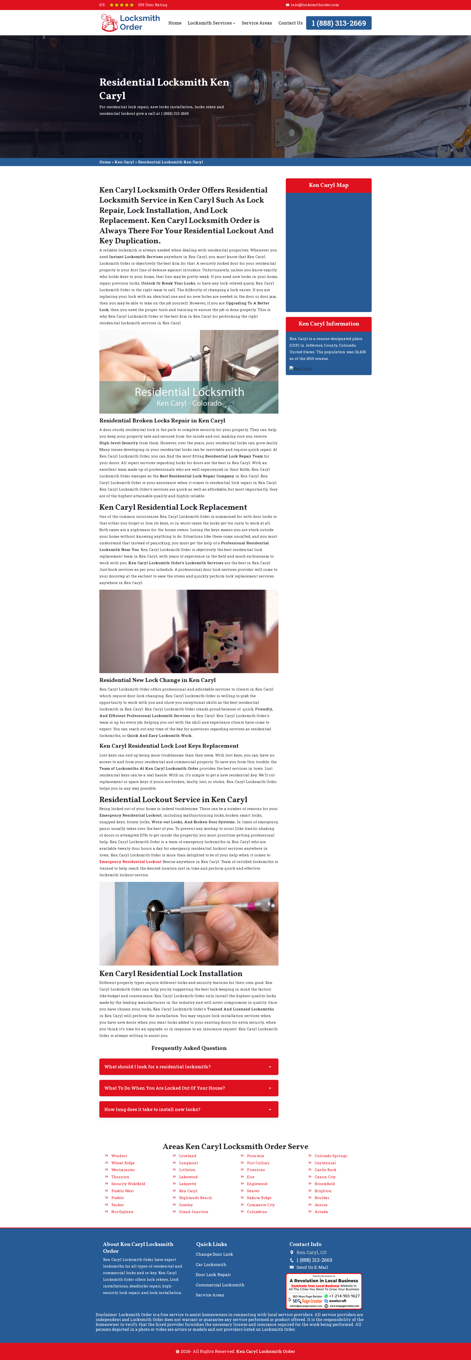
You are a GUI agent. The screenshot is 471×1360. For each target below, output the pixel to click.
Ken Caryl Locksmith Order (265, 1351)
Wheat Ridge (123, 1162)
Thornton (120, 1176)
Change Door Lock (214, 1254)
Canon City (325, 1176)
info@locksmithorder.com (315, 4)
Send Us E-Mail (312, 1267)
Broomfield (325, 1183)
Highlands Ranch (195, 1197)
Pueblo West (122, 1190)
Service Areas (257, 23)
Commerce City (261, 1204)
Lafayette (187, 1183)
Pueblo (117, 1197)
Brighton (323, 1190)
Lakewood (188, 1176)
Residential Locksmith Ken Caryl (170, 161)
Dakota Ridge (259, 1197)
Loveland (187, 1155)
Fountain (255, 1155)
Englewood (257, 1183)
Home (175, 23)
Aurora (321, 1204)
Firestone (256, 1169)
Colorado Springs (331, 1155)
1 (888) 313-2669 (339, 23)
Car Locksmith (211, 1264)
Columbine (257, 1211)
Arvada (321, 1211)
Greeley (186, 1204)
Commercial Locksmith (220, 1285)
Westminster (123, 1169)
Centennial (325, 1162)
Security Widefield (128, 1183)
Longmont (188, 1162)
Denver (253, 1190)
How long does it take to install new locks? (152, 1109)
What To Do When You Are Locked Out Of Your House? (164, 1088)
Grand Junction (194, 1211)
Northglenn (122, 1211)
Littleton (187, 1169)
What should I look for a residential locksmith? (157, 1067)
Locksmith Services (210, 23)
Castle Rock (325, 1169)
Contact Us (290, 23)
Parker (117, 1204)
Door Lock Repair (213, 1274)
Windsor (119, 1155)
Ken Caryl (124, 161)
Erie (250, 1176)
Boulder (322, 1197)
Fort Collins (258, 1162)
